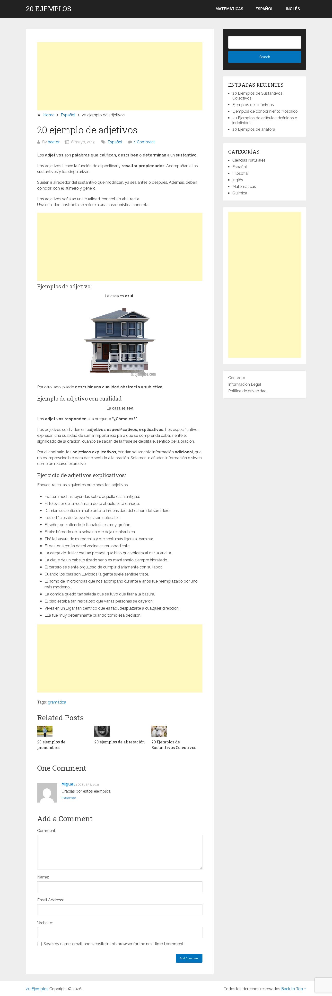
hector (54, 142)
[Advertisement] (119, 76)
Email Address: (50, 900)
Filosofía (240, 173)
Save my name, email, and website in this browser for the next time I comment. (114, 943)
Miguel (68, 784)
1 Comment (144, 142)
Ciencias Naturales (248, 160)
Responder (68, 797)
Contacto (236, 377)
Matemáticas (229, 9)
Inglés (293, 9)
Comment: (46, 830)
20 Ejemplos (48, 8)
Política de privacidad (247, 391)
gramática (57, 702)
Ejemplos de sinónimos (253, 104)
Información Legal (244, 384)
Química (239, 193)
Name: (43, 877)
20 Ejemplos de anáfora (253, 129)
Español (264, 9)
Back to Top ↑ (293, 989)
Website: (45, 923)
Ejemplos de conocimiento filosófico (265, 111)
